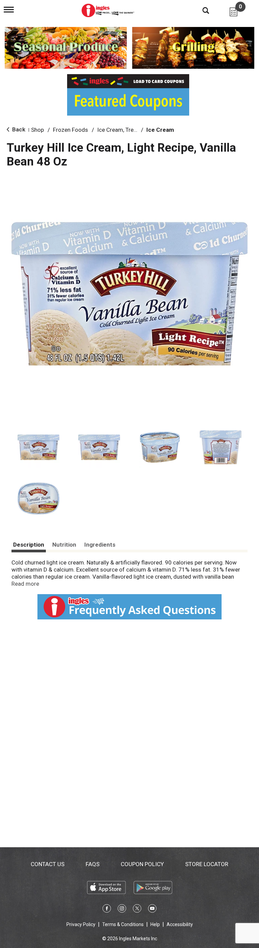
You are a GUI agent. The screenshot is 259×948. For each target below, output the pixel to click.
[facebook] (107, 909)
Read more (25, 583)
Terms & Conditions (123, 924)
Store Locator (206, 864)
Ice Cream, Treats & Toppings (134, 129)
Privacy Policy (80, 924)
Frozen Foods (70, 129)
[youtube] (152, 909)
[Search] (200, 10)
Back (18, 129)
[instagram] (122, 909)
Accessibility (180, 924)
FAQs (92, 864)
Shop (37, 129)
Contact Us (47, 864)
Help (155, 924)
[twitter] (137, 909)
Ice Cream (160, 129)
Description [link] (28, 544)
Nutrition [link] (64, 544)
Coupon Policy (142, 864)
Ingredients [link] (99, 544)
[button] (38, 447)
